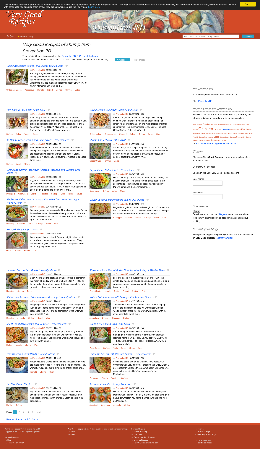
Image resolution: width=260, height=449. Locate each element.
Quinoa (59, 89)
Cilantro (34, 193)
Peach (27, 133)
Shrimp (68, 89)
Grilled (50, 89)
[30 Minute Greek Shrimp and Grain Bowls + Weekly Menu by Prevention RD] (17, 150)
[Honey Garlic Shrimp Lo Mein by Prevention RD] (17, 240)
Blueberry (236, 124)
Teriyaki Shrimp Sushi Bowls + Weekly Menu (30, 354)
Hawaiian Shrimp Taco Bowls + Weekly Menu (31, 270)
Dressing (10, 223)
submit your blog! (225, 237)
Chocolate (226, 129)
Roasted (44, 193)
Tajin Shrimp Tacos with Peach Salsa (25, 110)
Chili (164, 217)
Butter (116, 291)
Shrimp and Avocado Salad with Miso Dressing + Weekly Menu (40, 297)
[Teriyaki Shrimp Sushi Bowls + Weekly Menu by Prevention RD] (17, 364)
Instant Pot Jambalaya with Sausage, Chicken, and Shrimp (121, 297)
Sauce (79, 193)
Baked (205, 124)
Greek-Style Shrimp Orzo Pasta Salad (110, 324)
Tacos (35, 133)
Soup (195, 140)
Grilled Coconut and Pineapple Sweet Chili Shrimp (117, 200)
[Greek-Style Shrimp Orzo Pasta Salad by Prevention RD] (100, 334)
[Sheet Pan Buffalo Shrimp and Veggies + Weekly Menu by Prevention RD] (17, 334)
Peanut (126, 291)
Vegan (218, 140)
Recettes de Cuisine (204, 442)
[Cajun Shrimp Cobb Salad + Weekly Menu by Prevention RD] (100, 180)
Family (244, 129)
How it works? (139, 434)
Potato (251, 133)
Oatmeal (217, 133)
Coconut (128, 217)
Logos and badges (141, 440)
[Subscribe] (31, 69)
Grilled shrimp (95, 133)
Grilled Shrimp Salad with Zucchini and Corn (113, 110)
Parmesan (94, 378)
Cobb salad (94, 190)
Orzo (140, 347)
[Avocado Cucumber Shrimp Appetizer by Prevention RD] (100, 394)
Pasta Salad (95, 347)
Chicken (105, 317)
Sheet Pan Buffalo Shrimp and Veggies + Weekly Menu (36, 324)
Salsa (18, 133)
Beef (219, 124)
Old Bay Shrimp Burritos (19, 384)
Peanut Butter (96, 291)
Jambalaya (94, 317)
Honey (27, 250)
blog (9, 440)
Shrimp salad (110, 133)
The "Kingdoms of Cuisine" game (146, 442)
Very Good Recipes (12, 428)
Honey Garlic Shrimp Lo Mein (22, 230)
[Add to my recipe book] (67, 66)
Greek (18, 163)
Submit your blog (140, 431)
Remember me (202, 206)
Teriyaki (33, 371)
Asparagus (29, 89)
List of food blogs (203, 431)
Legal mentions (13, 437)
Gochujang (23, 193)
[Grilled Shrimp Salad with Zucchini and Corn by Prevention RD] (100, 120)
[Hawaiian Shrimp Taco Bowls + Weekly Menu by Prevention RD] (17, 280)
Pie (243, 133)
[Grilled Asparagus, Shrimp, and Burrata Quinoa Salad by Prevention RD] (17, 76)
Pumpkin (195, 137)
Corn (158, 133)
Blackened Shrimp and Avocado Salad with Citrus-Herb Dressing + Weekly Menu (42, 201)
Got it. (248, 4)
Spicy (144, 291)
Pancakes (224, 133)
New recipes (122, 59)
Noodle (108, 291)
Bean (215, 124)
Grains (27, 163)
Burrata (40, 89)
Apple (194, 124)
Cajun (122, 190)
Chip (220, 130)
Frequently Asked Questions (144, 437)
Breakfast (242, 124)
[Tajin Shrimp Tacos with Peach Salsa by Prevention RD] (17, 120)
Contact (74, 434)
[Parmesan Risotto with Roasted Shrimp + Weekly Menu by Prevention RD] (100, 364)
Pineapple (10, 193)
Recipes (10, 36)
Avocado (21, 223)
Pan (36, 344)
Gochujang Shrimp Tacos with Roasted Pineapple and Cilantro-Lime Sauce (43, 171)
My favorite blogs (27, 36)
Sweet (156, 217)
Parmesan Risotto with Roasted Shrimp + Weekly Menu (120, 354)
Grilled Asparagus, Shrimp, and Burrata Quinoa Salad (34, 66)
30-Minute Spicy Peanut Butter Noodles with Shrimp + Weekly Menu (127, 270)
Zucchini (122, 133)
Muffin (208, 133)
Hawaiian (10, 291)
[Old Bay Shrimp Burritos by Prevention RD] (17, 394)
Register (223, 214)
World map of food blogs (206, 434)
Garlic (8, 250)
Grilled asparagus (14, 89)
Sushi (51, 371)
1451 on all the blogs (88, 56)
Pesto (240, 133)
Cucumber (105, 404)
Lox (34, 250)
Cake (247, 124)
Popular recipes (140, 59)
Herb (56, 223)
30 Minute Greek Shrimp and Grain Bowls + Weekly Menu (37, 140)
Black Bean (228, 124)
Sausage (116, 317)
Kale (198, 133)
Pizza (246, 133)
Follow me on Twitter (15, 442)
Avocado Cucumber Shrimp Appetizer (110, 384)
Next (39, 412)
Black (223, 124)
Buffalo (9, 344)
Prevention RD (69, 56)
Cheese (195, 130)
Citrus (30, 223)
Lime (63, 193)
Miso (48, 317)
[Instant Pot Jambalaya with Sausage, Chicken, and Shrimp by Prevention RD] (100, 307)
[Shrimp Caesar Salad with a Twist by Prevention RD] (100, 150)
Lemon (203, 133)
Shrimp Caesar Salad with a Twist (108, 140)
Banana (210, 124)
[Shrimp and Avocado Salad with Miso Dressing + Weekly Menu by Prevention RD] (17, 307)
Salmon (222, 137)
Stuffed (203, 140)
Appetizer (94, 404)
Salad (77, 89)
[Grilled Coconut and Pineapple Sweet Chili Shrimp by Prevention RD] (100, 210)
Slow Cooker (246, 137)
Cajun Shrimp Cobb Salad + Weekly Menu (112, 170)
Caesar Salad (95, 160)
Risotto (105, 378)
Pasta (115, 347)
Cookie (238, 130)
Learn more (94, 6)
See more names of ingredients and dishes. (216, 143)
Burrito (9, 404)
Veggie (19, 344)
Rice (205, 137)
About (73, 431)
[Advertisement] (130, 86)
